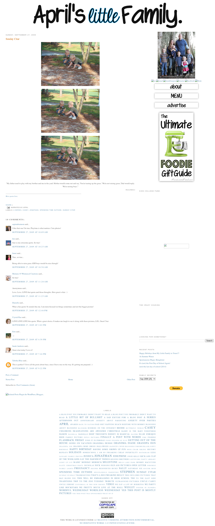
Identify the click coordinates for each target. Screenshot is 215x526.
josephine (120, 456)
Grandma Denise (103, 443)
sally (123, 468)
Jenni (14, 253)
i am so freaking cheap (110, 452)
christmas (114, 431)
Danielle (15, 302)
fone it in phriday (95, 440)
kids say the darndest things (92, 459)
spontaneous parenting (106, 472)
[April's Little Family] (107, 28)
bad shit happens (104, 424)
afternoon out (68, 420)
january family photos (71, 456)
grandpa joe (65, 446)
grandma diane (125, 443)
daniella (72, 434)
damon (63, 434)
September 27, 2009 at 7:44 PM (29, 354)
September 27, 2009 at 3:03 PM (29, 325)
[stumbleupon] (169, 81)
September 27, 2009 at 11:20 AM (30, 281)
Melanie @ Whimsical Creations (25, 273)
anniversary (87, 420)
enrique (151, 434)
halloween (103, 446)
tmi (133, 478)
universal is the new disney (90, 484)
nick (97, 465)
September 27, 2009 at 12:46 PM (30, 310)
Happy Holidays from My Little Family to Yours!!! (159, 353)
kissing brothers (120, 459)
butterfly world (135, 428)
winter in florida (146, 487)
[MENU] (176, 99)
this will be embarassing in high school (103, 478)
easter (134, 434)
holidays (75, 452)
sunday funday (67, 475)
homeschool (89, 452)
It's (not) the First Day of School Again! (154, 363)
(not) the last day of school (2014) (152, 366)
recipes (94, 468)
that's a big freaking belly (107, 475)
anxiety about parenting (111, 420)
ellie (142, 434)
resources (105, 468)
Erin (14, 331)
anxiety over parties (142, 420)
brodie (121, 428)
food (108, 440)
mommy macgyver (146, 462)
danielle (83, 434)
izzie (153, 452)
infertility (131, 452)
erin (61, 437)
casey (25, 210)
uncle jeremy (66, 484)
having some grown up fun (109, 449)
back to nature (87, 424)
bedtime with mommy (133, 424)
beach (118, 424)
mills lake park (127, 462)
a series (17, 210)
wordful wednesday (74, 490)
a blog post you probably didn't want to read (84, 414)
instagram (144, 452)
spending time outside (51, 210)
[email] (159, 81)
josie (130, 456)
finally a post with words (121, 437)
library (152, 459)
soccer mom (149, 468)
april (64, 424)
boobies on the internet (102, 428)
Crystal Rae (17, 317)
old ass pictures (121, 465)
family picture (74, 437)
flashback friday (71, 440)
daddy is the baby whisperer (138, 431)
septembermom (18, 224)
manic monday (82, 462)
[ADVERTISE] (176, 108)
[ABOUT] (176, 90)
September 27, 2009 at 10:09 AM (30, 232)
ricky (115, 468)
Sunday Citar (12, 39)
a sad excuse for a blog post (123, 417)
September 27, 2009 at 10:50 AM (30, 267)
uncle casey (148, 481)
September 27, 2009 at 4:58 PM (29, 339)
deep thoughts (98, 434)
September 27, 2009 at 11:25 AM (30, 296)
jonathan (34, 210)
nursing (105, 465)
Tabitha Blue (17, 360)
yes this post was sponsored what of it (92, 493)
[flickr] (198, 81)
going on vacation (80, 443)
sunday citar (69, 210)
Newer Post (10, 379)
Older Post (131, 379)
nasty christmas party (71, 465)
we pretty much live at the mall (101, 487)
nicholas (89, 465)
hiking (143, 449)
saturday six (135, 468)
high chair (133, 449)
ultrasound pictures (127, 481)
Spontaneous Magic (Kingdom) (151, 359)
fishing (152, 437)
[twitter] (180, 81)
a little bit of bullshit (84, 417)
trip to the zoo (83, 481)
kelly (137, 456)
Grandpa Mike (80, 446)
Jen (13, 238)
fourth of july (120, 440)
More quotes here (11, 196)
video (110, 484)
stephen (127, 472)
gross (92, 446)
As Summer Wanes (146, 356)
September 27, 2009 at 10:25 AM (30, 246)
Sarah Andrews (18, 346)
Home (70, 379)
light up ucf (66, 462)
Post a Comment (12, 375)
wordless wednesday (105, 490)
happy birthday (81, 449)
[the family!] (176, 78)
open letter (139, 465)
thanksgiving (83, 475)
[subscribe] (153, 81)
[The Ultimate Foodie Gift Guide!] (176, 182)
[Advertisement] (176, 219)
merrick (97, 462)
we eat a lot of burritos (129, 484)
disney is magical (119, 434)
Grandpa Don (146, 443)
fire (144, 437)
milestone (110, 462)
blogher (82, 428)
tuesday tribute (104, 481)
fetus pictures (91, 437)
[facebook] (190, 81)
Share (9, 205)
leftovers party (138, 459)
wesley (129, 487)
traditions (65, 481)
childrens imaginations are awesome (82, 431)
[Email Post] (8, 207)
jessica (89, 456)
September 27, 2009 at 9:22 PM (29, 368)
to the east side (146, 478)
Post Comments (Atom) (26, 385)
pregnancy (82, 468)
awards (74, 424)
